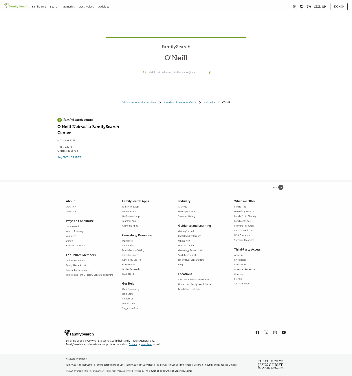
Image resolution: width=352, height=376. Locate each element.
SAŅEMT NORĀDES (69, 157)
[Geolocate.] (209, 72)
